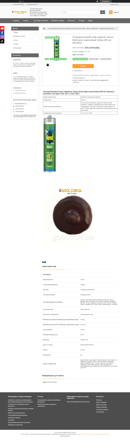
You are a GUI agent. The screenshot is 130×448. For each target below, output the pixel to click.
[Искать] (102, 12)
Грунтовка (11, 420)
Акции (90, 20)
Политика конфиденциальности (100, 434)
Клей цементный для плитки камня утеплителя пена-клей (67, 28)
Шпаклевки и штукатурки (15, 424)
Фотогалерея (17, 48)
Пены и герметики (92, 28)
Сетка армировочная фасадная (17, 415)
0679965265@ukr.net (20, 103)
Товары (25, 20)
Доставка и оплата (41, 20)
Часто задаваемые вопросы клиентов (78, 401)
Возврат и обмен (57, 20)
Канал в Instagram (101, 407)
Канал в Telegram (101, 402)
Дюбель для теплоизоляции (16, 412)
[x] (45, 262)
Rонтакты (99, 400)
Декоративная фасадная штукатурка (19, 422)
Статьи (15, 40)
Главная (16, 20)
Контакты (71, 20)
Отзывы (81, 20)
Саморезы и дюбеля (14, 417)
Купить (83, 66)
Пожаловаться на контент (84, 434)
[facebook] (43, 262)
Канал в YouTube (101, 404)
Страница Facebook (102, 409)
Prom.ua (73, 432)
